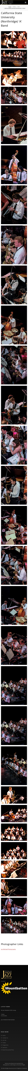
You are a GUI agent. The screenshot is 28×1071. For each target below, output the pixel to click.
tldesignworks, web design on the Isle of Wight (14, 1065)
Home (9, 7)
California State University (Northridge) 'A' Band (14, 8)
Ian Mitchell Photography (8, 949)
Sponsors (4, 1047)
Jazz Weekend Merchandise (8, 1019)
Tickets (3, 1014)
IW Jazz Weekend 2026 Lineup (8, 1010)
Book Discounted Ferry (8, 1050)
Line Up (4, 1040)
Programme (5, 1045)
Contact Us (5, 1038)
